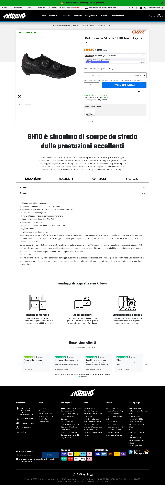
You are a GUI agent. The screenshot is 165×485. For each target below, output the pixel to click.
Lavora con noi (44, 422)
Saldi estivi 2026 (135, 438)
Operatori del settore (69, 427)
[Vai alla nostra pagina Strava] (84, 474)
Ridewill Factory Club (46, 416)
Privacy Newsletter (113, 424)
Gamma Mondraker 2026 (138, 422)
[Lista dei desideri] (154, 15)
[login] (161, 15)
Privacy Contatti (112, 422)
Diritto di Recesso (90, 430)
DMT (110, 26)
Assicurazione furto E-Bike (71, 408)
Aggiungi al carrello (125, 85)
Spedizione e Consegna (92, 419)
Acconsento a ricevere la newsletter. (37, 460)
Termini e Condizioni (91, 424)
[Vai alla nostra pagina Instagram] (73, 474)
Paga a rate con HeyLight (70, 414)
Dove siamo (43, 411)
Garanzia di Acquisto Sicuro (93, 427)
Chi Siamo (42, 408)
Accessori (78, 15)
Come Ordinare (89, 408)
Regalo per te (66, 438)
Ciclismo (62, 26)
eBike (43, 15)
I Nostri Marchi (44, 419)
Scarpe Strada (101, 26)
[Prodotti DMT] (139, 32)
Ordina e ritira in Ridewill (93, 422)
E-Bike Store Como (45, 414)
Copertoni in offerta (136, 408)
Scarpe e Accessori (87, 26)
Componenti (65, 15)
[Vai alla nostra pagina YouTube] (80, 474)
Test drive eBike (67, 422)
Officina (104, 15)
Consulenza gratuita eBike (70, 435)
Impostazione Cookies (114, 435)
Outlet (131, 430)
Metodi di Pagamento (91, 411)
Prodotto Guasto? (67, 430)
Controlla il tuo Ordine (69, 411)
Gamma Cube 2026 (136, 419)
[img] (112, 69)
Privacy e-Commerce (113, 414)
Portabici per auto (135, 446)
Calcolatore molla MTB (69, 432)
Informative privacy (113, 408)
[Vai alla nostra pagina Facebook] (77, 474)
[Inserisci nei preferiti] (139, 91)
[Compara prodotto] (144, 91)
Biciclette (53, 15)
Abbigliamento (91, 15)
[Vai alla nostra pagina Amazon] (87, 474)
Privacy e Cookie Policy (114, 411)
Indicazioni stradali (26, 415)
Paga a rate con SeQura (70, 424)
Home (55, 26)
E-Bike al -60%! (117, 15)
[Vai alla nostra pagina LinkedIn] (91, 474)
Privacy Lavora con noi (114, 427)
